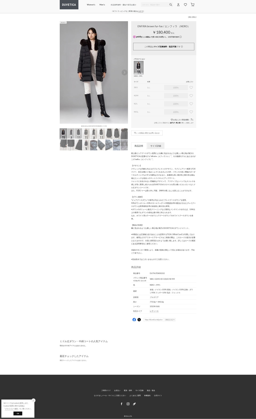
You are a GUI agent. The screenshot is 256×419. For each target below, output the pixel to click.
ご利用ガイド (106, 390)
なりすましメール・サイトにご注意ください (110, 395)
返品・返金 (151, 390)
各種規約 (147, 395)
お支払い (117, 390)
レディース (154, 311)
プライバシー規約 (11, 409)
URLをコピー (170, 320)
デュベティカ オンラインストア (69, 4)
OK (18, 413)
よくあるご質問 (135, 395)
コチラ (140, 11)
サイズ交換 (139, 390)
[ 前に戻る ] (192, 17)
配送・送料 (128, 390)
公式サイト (158, 395)
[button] (124, 72)
